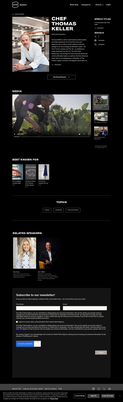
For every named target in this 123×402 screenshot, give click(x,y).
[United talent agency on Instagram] (99, 389)
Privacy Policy (54, 398)
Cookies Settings (80, 396)
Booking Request (59, 77)
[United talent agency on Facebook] (109, 389)
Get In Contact (51, 389)
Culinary (46, 210)
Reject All (93, 396)
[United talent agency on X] (104, 389)
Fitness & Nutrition (73, 210)
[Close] (120, 396)
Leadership (58, 210)
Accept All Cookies (107, 396)
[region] (61, 396)
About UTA (16, 389)
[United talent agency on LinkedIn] (93, 389)
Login (108, 5)
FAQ (60, 389)
